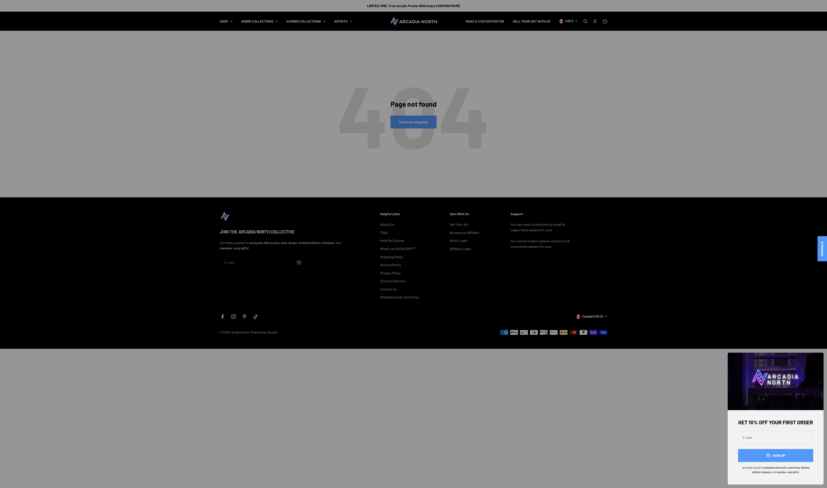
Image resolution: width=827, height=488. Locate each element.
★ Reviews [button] (822, 248)
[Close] (815, 362)
